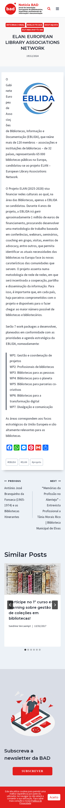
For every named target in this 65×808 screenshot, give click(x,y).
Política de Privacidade (31, 802)
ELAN (24, 462)
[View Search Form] (49, 8)
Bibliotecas (34, 24)
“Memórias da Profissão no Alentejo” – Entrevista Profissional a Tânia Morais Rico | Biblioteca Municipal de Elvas (48, 504)
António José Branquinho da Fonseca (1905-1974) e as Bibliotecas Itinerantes (14, 499)
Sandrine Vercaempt (20, 626)
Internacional (15, 24)
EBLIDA (11, 462)
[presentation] (32, 579)
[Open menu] (57, 8)
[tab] (25, 650)
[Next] (55, 605)
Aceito (54, 797)
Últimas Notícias (32, 29)
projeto (36, 462)
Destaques (51, 24)
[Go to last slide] (10, 605)
